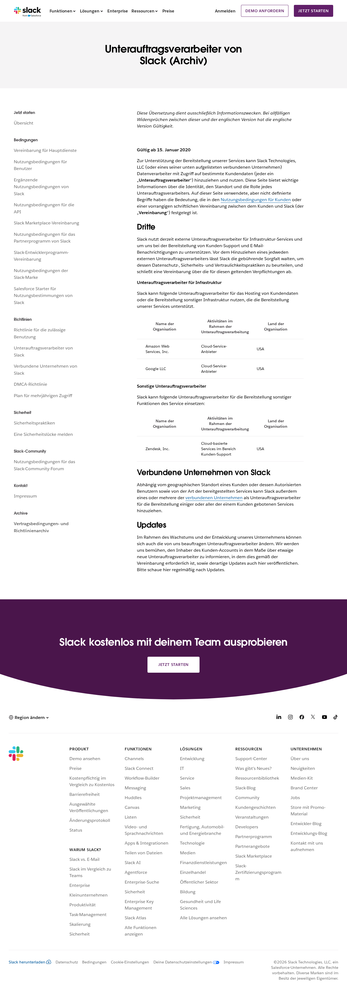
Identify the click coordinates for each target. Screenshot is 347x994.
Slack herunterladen (27, 962)
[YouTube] (324, 718)
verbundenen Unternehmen (214, 498)
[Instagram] (290, 718)
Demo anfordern (264, 10)
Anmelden (225, 11)
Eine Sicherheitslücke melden (43, 434)
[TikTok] (335, 718)
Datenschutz (67, 962)
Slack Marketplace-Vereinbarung (46, 223)
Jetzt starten (313, 10)
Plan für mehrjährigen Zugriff (43, 395)
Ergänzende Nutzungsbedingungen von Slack (41, 187)
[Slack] (27, 11)
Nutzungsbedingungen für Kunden (256, 199)
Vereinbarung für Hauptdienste (45, 150)
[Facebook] (301, 718)
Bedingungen (94, 962)
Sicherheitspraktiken (34, 423)
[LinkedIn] (279, 718)
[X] (313, 718)
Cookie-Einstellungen (130, 962)
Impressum (25, 496)
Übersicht (23, 123)
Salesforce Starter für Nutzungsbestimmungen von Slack (43, 295)
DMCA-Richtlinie (30, 384)
